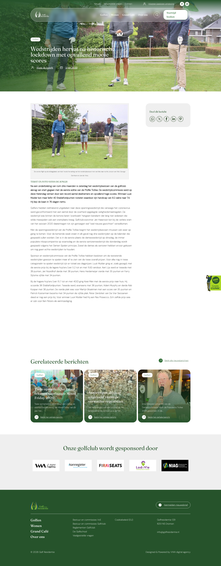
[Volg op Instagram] (187, 4)
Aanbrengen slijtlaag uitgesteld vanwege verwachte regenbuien (105, 397)
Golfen (35, 39)
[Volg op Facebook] (182, 4)
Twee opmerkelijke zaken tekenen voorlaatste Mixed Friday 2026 (55, 393)
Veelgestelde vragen (112, 4)
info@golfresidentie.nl (168, 532)
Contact (128, 4)
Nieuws (97, 4)
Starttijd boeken (171, 14)
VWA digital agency (180, 552)
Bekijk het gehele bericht (51, 417)
